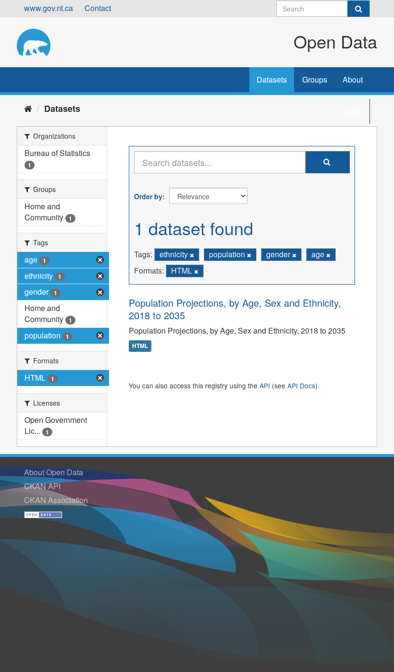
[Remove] (192, 255)
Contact (98, 7)
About (353, 79)
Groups (314, 79)
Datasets (272, 79)
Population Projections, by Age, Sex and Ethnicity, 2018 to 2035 (235, 309)
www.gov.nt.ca (48, 7)
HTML (140, 346)
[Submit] (358, 8)
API (264, 385)
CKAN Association (56, 499)
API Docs (301, 385)
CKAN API (42, 486)
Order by (148, 196)
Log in (352, 111)
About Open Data (53, 472)
